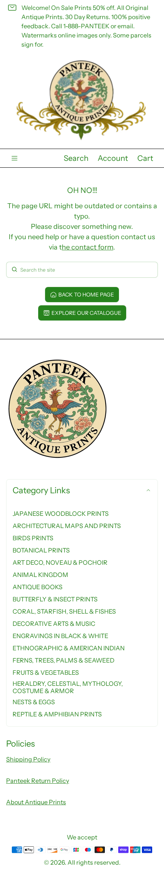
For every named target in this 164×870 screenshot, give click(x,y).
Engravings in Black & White (60, 636)
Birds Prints (33, 538)
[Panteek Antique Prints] (82, 100)
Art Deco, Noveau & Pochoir (60, 562)
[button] (76, 158)
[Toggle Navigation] (14, 158)
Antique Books (38, 587)
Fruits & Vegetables (46, 672)
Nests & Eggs (34, 702)
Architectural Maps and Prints (67, 526)
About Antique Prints (36, 802)
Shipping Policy (28, 759)
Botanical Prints (41, 550)
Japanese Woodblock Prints (61, 513)
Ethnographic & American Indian (69, 648)
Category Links (41, 490)
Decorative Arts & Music (54, 623)
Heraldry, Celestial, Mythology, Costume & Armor (68, 687)
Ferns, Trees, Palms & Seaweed (63, 660)
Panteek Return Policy (37, 780)
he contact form (87, 247)
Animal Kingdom (40, 574)
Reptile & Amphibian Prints (57, 714)
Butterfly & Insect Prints (55, 599)
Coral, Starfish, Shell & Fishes (64, 611)
